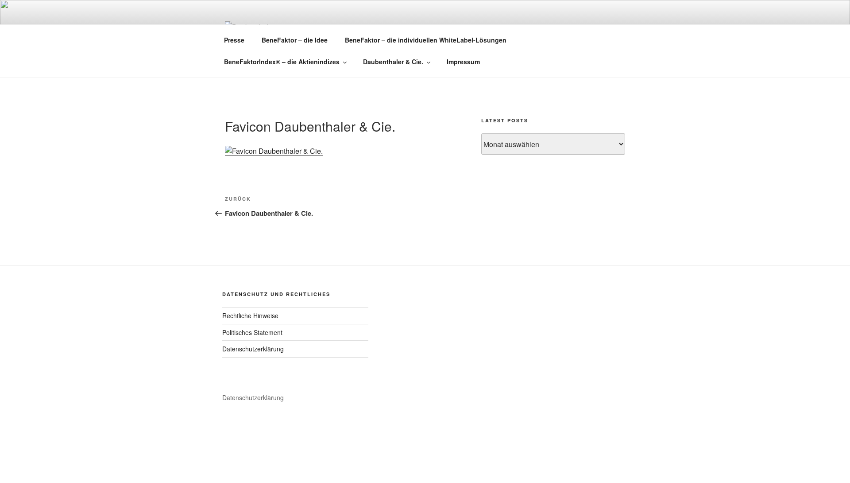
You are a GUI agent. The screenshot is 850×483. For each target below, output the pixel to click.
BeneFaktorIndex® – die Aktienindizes (282, 61)
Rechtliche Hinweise (250, 315)
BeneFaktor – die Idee (295, 39)
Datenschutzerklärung (253, 348)
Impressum (463, 61)
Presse (234, 39)
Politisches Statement (252, 332)
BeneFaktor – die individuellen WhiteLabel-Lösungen (425, 39)
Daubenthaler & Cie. (393, 61)
